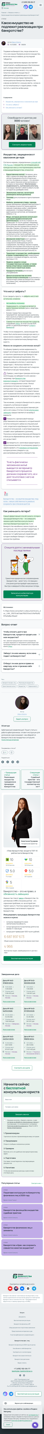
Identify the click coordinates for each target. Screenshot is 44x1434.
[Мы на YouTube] (24, 1375)
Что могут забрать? (12, 104)
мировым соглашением (28, 448)
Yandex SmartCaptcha (14, 1128)
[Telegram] (30, 7)
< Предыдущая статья (10, 779)
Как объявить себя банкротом (22, 1348)
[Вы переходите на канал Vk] (22, 1288)
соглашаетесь (33, 1415)
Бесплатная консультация (22, 958)
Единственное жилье (9, 686)
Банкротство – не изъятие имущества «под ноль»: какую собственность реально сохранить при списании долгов (20, 501)
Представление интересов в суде (22, 1331)
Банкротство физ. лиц (9, 683)
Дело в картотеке (9, 1001)
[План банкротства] (9, 4)
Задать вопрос (22, 719)
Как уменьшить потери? (14, 107)
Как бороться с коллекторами (22, 1352)
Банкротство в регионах (22, 1359)
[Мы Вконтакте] (20, 1375)
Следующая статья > (32, 779)
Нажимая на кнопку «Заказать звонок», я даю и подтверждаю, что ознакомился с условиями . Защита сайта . (23, 1124)
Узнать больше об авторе (10, 740)
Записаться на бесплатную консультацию (22, 594)
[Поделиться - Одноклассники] (2, 762)
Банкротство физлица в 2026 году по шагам (22, 1345)
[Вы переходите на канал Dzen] (28, 1288)
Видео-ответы (22, 1363)
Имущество (21, 686)
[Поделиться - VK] (12, 762)
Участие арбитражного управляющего (22, 1335)
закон (21, 898)
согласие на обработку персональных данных (22, 1122)
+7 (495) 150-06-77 (28, 2)
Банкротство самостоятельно (22, 1356)
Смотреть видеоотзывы (22, 144)
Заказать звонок (22, 1114)
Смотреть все (36, 1183)
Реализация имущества (26, 683)
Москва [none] (6, 8)
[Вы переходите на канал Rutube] (16, 1288)
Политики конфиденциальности (17, 1126)
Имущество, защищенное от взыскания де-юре (22, 101)
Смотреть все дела (22, 1068)
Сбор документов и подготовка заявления (22, 1328)
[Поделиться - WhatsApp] (7, 762)
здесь (17, 323)
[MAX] (25, 7)
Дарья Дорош (16, 42)
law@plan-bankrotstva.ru (22, 1371)
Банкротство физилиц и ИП (22, 1324)
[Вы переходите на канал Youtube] (10, 1288)
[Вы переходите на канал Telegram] (34, 1288)
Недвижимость (33, 686)
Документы (22, 1317)
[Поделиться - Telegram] (17, 762)
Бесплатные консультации (22, 1320)
